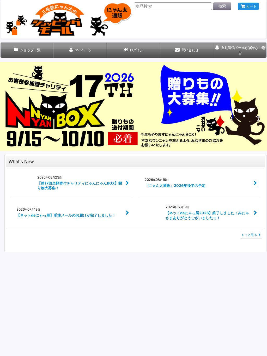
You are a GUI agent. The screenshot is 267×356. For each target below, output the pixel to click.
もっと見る (249, 235)
